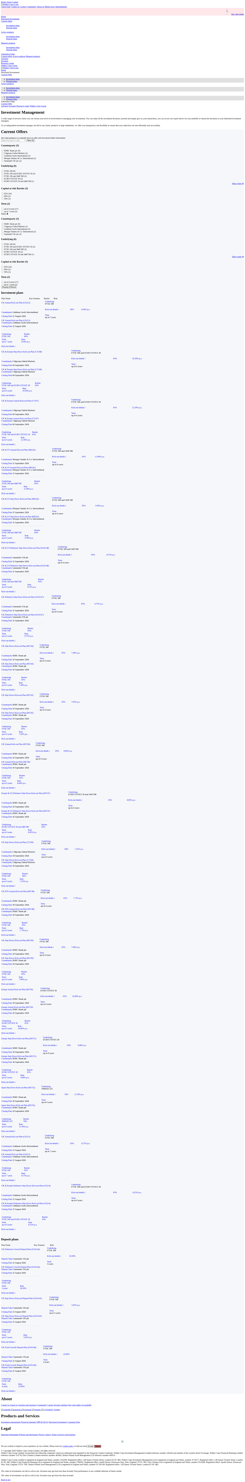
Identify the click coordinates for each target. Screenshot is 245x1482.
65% (6, 194)
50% (6, 199)
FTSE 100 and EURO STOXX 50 (18, 174)
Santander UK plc (11, 161)
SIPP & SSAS (42, 1422)
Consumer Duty (73, 1422)
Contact (15, 2)
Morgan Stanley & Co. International (18, 158)
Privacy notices (45, 1435)
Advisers (4, 59)
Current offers (6, 21)
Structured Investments (10, 19)
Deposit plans (11, 28)
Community (31, 7)
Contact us (15, 7)
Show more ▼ (238, 183)
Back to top (5, 1480)
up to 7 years (9, 211)
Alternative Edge (8, 54)
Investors (4, 61)
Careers (23, 7)
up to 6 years (9, 209)
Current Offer (6, 75)
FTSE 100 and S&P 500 (14, 176)
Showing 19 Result (9, 287)
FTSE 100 (8, 171)
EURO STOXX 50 (12, 179)
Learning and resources (27, 1405)
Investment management (11, 1422)
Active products (7, 32)
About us (40, 7)
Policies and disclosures (28, 1435)
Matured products (8, 43)
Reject (97, 1446)
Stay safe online (237, 14)
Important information (10, 1435)
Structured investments (57, 1422)
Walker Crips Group (9, 65)
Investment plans (13, 25)
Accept (90, 1446)
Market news (50, 7)
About (8, 2)
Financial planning (28, 1422)
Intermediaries (61, 7)
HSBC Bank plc (10, 151)
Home (3, 2)
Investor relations (61, 1405)
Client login (5, 7)
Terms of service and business (63, 1435)
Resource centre (7, 63)
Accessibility (86, 1405)
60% (6, 196)
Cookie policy (68, 1446)
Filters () (30, 140)
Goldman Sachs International (15, 156)
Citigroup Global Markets (14, 153)
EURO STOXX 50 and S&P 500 (17, 181)
